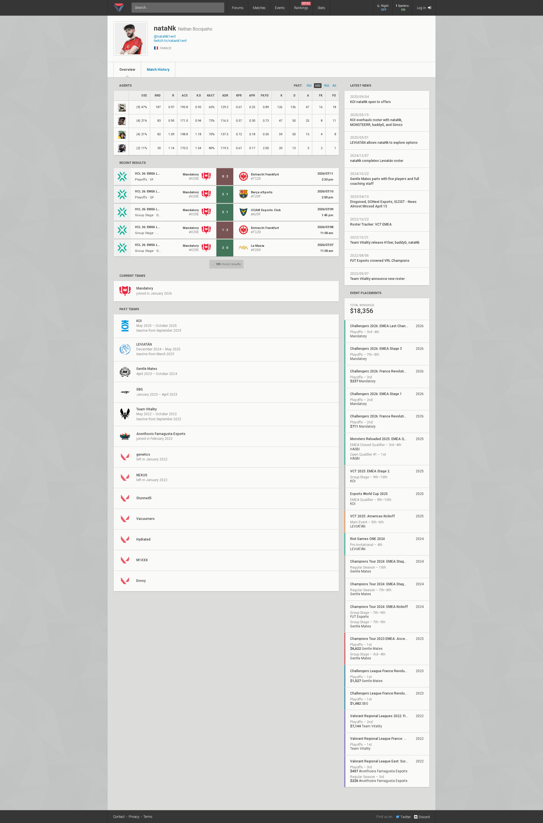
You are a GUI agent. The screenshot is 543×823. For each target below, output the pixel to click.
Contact (119, 816)
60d (317, 85)
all (334, 85)
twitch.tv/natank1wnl (170, 40)
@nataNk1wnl (165, 36)
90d (326, 85)
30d (309, 85)
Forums (238, 8)
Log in (422, 8)
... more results (226, 264)
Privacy (134, 816)
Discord (424, 817)
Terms (147, 816)
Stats (321, 8)
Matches (259, 8)
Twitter (405, 817)
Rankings (302, 6)
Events (280, 8)
